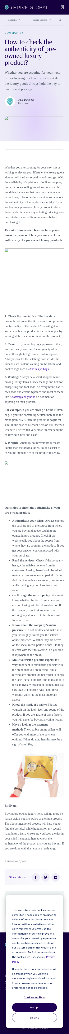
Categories (12, 20)
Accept (34, 1007)
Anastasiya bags (39, 369)
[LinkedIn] (55, 877)
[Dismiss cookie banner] (55, 903)
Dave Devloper (26, 99)
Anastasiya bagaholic (22, 397)
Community (14, 32)
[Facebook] (35, 877)
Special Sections (40, 20)
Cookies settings (34, 997)
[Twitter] (45, 877)
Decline (34, 1017)
